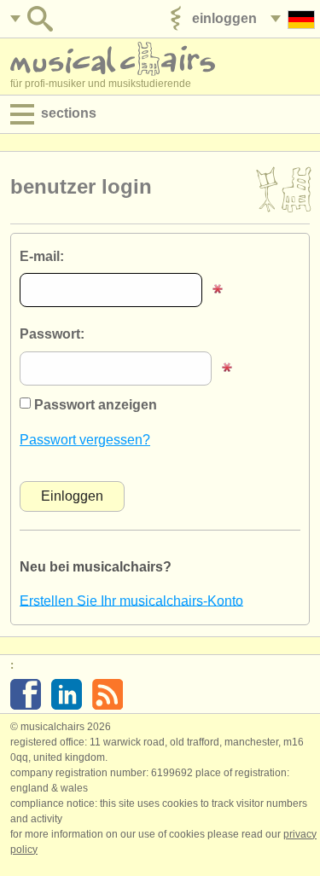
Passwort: (52, 334)
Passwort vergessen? (85, 439)
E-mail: (42, 256)
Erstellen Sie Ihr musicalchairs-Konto (131, 600)
